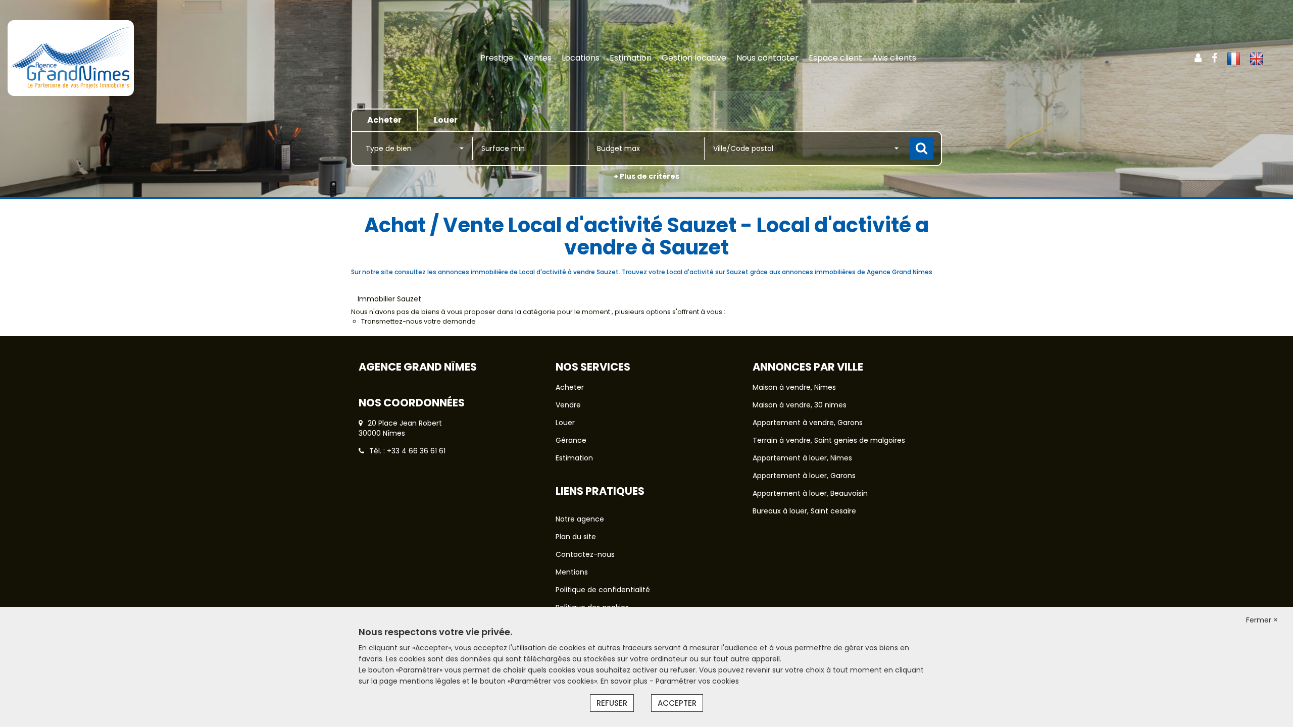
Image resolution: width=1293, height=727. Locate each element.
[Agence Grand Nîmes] (116, 58)
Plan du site (576, 537)
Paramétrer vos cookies (697, 681)
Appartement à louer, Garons (804, 476)
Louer (565, 423)
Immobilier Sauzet (389, 299)
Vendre (568, 405)
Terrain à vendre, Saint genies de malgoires (829, 440)
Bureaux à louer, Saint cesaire (804, 511)
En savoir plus (625, 681)
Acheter (570, 387)
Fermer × (1262, 620)
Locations (581, 58)
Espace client (835, 58)
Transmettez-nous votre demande (418, 321)
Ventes (537, 58)
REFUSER (611, 703)
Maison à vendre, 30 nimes (800, 405)
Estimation (631, 58)
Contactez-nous (585, 554)
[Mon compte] (1198, 58)
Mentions (572, 572)
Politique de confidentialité (603, 590)
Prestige (496, 58)
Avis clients (894, 58)
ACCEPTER (677, 703)
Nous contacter (767, 58)
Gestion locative (694, 58)
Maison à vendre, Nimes (794, 387)
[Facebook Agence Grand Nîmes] (1214, 58)
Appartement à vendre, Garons (808, 423)
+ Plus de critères (646, 176)
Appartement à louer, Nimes (802, 458)
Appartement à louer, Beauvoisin (810, 493)
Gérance (571, 440)
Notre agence (580, 519)
